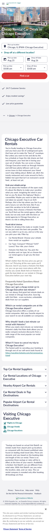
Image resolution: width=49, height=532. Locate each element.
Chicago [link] (12, 115)
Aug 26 (34, 60)
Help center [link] (29, 490)
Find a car (24, 76)
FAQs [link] (37, 490)
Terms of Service (25, 529)
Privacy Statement (10, 529)
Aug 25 (11, 60)
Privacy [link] (10, 490)
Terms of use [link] (19, 490)
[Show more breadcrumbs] (4, 115)
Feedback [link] (37, 493)
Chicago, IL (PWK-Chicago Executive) (25, 47)
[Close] (46, 509)
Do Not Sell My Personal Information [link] (19, 493)
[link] (24, 423)
